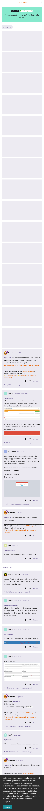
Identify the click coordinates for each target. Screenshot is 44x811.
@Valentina (8, 634)
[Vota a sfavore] (30, 381)
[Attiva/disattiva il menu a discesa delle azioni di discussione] (42, 2)
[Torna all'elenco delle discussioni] (2, 2)
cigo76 (8, 358)
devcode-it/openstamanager (19, 707)
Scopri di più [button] (8, 802)
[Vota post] (26, 381)
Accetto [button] (7, 807)
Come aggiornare (11, 375)
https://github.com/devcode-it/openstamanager (22, 365)
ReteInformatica (12, 605)
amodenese (10, 550)
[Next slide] (37, 642)
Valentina (9, 398)
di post (21, 3)
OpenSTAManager (28, 371)
